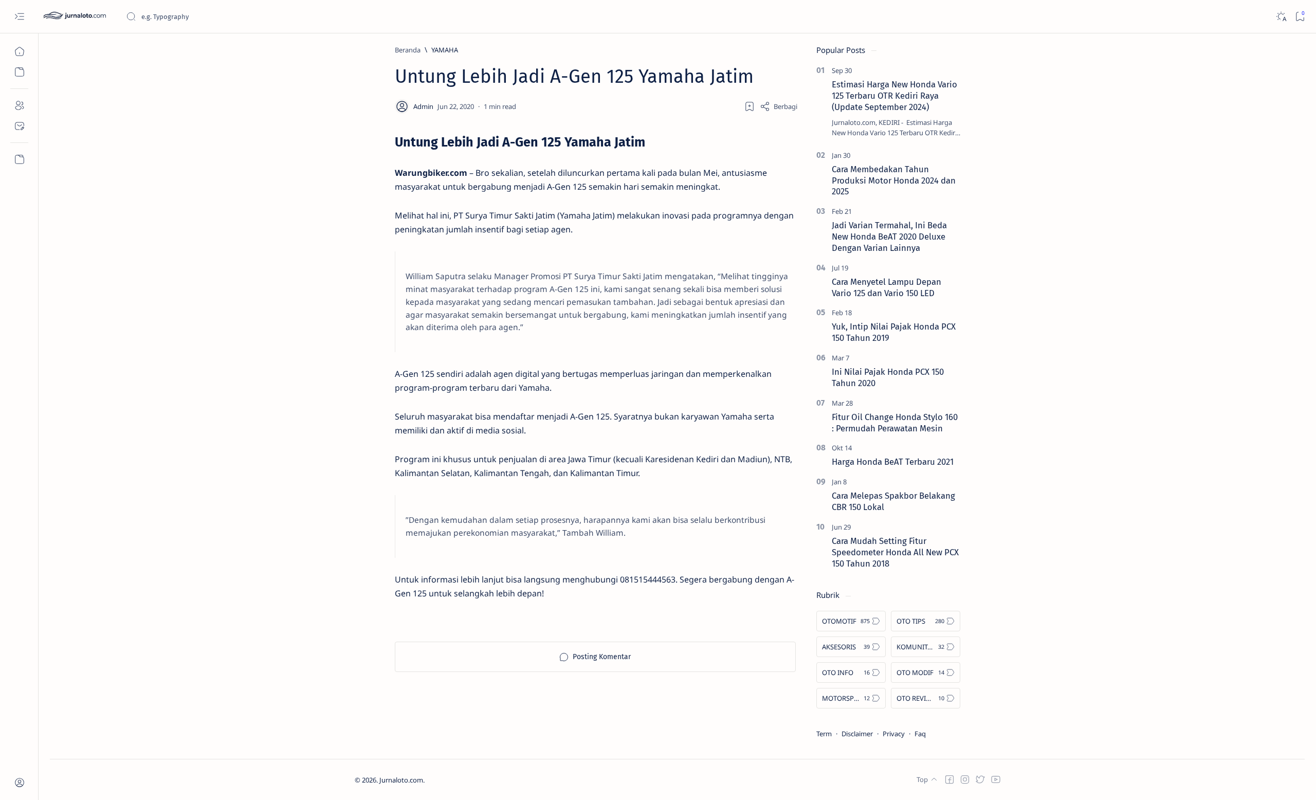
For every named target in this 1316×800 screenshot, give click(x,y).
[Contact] (19, 126)
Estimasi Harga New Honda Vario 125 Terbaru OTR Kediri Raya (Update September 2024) (894, 95)
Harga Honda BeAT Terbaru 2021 (893, 462)
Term (824, 733)
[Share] (778, 106)
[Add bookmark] (749, 106)
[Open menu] (19, 17)
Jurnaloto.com (401, 780)
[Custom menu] (19, 159)
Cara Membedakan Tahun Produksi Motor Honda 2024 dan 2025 (894, 180)
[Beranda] (19, 51)
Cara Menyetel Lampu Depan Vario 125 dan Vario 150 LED (886, 287)
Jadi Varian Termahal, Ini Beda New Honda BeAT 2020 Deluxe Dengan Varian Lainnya (889, 236)
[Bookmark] (1300, 17)
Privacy (894, 733)
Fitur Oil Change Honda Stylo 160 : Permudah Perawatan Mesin (895, 422)
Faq (920, 733)
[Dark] (1281, 17)
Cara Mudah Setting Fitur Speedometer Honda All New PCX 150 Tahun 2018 (895, 552)
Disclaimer (857, 733)
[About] (19, 105)
